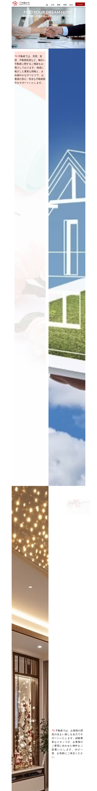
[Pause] (14, 46)
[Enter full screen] (83, 46)
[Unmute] (17, 46)
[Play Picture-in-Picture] (79, 46)
